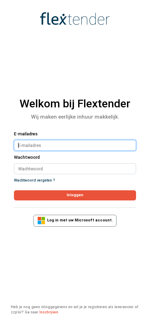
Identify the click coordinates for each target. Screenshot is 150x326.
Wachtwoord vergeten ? (34, 180)
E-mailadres (26, 133)
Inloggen (75, 195)
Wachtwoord (27, 157)
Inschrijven (48, 312)
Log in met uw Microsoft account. (79, 220)
